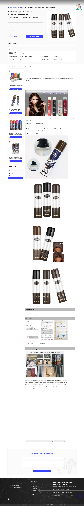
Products (33, 3)
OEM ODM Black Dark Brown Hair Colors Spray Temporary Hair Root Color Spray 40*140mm (15, 158)
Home (26, 3)
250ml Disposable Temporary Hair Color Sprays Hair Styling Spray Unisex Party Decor (15, 87)
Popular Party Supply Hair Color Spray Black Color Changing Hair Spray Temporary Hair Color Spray (15, 134)
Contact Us (54, 3)
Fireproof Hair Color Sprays (59, 441)
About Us (46, 3)
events (61, 3)
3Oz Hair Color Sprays (48, 441)
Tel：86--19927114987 (14, 485)
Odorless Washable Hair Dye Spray (36, 441)
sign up (73, 495)
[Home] (12, 2)
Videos (40, 3)
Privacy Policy (18, 504)
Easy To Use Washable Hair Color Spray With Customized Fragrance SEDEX (15, 111)
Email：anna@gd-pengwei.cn (15, 487)
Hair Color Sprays (20, 7)
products (14, 7)
